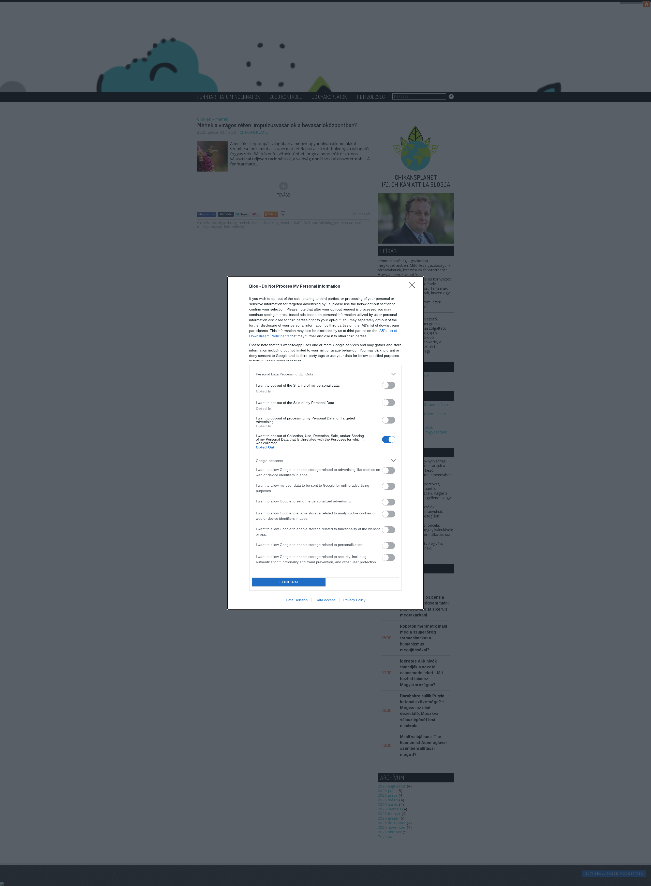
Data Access (325, 600)
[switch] (388, 385)
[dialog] (325, 443)
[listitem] (325, 374)
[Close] (413, 286)
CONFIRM (288, 582)
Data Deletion (297, 600)
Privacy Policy (354, 600)
